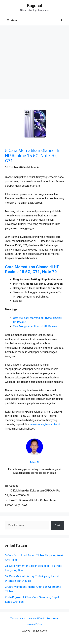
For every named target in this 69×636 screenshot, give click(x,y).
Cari (57, 525)
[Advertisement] (34, 63)
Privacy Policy (34, 624)
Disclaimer (53, 618)
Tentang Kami (17, 618)
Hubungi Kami (36, 618)
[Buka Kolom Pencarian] (61, 20)
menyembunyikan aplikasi (45, 424)
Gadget (13, 485)
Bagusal (34, 5)
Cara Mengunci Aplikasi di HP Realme (35, 326)
